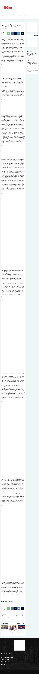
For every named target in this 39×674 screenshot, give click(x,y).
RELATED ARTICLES (5, 623)
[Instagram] (4, 668)
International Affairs (9, 20)
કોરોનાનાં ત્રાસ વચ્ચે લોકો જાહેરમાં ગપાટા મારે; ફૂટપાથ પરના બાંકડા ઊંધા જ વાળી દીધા (6, 616)
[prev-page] (1, 635)
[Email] (22, 33)
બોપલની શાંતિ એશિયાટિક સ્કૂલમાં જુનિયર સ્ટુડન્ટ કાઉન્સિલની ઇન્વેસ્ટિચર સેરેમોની (32, 54)
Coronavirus (6, 601)
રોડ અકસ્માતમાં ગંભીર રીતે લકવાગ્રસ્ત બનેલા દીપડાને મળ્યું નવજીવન (31, 59)
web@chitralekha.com (8, 662)
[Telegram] (18, 33)
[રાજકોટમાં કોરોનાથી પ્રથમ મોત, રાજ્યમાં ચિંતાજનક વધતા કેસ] (4, 627)
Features (4, 20)
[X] (15, 33)
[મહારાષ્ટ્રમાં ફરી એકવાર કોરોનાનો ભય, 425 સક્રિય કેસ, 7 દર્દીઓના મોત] (21, 627)
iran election (11, 601)
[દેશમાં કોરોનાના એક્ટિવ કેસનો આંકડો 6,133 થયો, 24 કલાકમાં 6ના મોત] (13, 627)
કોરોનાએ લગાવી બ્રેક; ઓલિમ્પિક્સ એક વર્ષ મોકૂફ (19, 616)
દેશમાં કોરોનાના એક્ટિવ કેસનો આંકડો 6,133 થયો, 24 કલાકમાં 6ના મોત (12, 631)
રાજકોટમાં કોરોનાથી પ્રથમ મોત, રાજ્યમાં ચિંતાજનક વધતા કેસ (4, 631)
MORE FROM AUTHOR (20, 623)
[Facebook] (12, 33)
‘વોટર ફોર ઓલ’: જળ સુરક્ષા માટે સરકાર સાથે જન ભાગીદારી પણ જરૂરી (32, 67)
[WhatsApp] (8, 33)
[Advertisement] (27, 7)
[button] (36, 18)
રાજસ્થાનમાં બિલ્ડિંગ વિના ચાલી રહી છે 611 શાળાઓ (32, 71)
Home (1, 20)
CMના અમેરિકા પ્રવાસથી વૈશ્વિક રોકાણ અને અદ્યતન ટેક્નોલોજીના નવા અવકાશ (32, 63)
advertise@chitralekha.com (8, 657)
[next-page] (3, 635)
